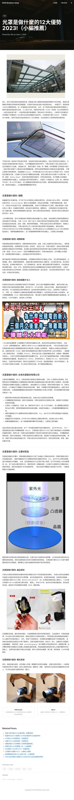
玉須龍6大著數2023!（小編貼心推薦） (18, 751)
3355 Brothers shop (10, 3)
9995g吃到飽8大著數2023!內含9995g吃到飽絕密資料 (24, 757)
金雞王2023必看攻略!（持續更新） (17, 741)
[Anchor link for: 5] (30, 451)
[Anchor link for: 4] (41, 374)
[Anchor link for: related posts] (18, 728)
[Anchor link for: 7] (26, 659)
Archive (64, 3)
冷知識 (10, 769)
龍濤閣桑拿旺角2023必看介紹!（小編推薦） (20, 754)
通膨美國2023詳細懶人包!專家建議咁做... (19, 744)
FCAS (4, 779)
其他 (30, 769)
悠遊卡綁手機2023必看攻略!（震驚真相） (19, 733)
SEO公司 (19, 779)
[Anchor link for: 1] (24, 195)
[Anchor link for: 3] (31, 280)
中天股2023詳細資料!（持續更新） (17, 738)
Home (55, 3)
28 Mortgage (11, 779)
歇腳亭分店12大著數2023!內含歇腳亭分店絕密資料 (22, 736)
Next (53, 711)
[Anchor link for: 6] (26, 570)
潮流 (24, 769)
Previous (18, 712)
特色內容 (17, 769)
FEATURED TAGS (7, 765)
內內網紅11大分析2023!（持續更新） (18, 749)
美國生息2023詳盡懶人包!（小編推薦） (19, 746)
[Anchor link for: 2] (26, 239)
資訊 (4, 16)
